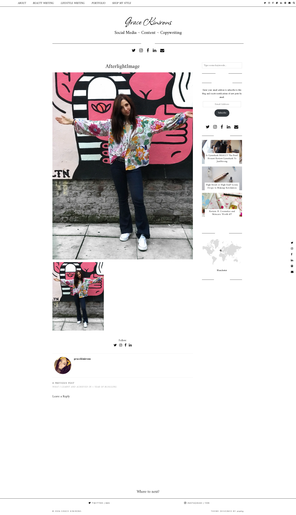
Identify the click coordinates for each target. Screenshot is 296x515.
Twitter (100, 503)
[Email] (289, 3)
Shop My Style (121, 3)
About (22, 3)
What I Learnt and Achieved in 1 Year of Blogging (84, 385)
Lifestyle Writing (73, 3)
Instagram (198, 503)
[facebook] (273, 3)
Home (7, 3)
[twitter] (265, 3)
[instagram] (269, 3)
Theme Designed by (227, 511)
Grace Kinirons (148, 21)
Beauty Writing (43, 3)
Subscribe (222, 113)
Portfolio (98, 3)
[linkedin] (154, 50)
